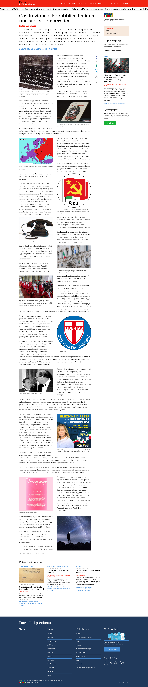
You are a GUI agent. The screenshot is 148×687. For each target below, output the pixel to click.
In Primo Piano (23, 566)
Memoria (50, 652)
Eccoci (78, 633)
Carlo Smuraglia (80, 575)
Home (62, 3)
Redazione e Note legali (83, 649)
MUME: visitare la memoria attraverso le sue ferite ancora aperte (31, 9)
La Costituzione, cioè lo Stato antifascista (88, 571)
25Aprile (50, 633)
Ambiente (50, 668)
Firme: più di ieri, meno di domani (58, 571)
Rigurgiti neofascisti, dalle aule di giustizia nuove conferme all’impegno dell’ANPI (115, 78)
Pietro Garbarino (27, 26)
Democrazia (41, 49)
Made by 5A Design (124, 682)
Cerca (124, 3)
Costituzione (26, 49)
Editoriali (79, 566)
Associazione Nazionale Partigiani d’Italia (42, 680)
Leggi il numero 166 (111, 33)
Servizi (31, 566)
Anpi (106, 103)
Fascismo (50, 637)
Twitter (111, 663)
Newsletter (79, 664)
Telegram (122, 663)
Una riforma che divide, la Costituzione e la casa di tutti (31, 588)
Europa (49, 675)
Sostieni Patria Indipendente (85, 668)
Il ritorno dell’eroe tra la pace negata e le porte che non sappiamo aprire (94, 9)
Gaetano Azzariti (24, 591)
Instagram (116, 663)
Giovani (87, 589)
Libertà (40, 603)
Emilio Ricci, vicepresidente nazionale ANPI (115, 85)
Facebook (106, 663)
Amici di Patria (80, 656)
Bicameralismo (33, 601)
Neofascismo (52, 588)
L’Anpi (78, 641)
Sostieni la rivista (112, 649)
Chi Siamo (112, 3)
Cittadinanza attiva (53, 566)
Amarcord (79, 645)
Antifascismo (24, 601)
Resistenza (66, 588)
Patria (27, 3)
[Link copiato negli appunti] (96, 76)
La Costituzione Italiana (83, 637)
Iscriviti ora (110, 123)
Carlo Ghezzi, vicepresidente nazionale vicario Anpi (58, 576)
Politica (53, 49)
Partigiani (50, 660)
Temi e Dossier (96, 3)
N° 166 (72, 3)
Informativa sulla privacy (33, 682)
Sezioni (81, 3)
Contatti (78, 660)
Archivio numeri (81, 652)
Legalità (50, 671)
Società (50, 590)
